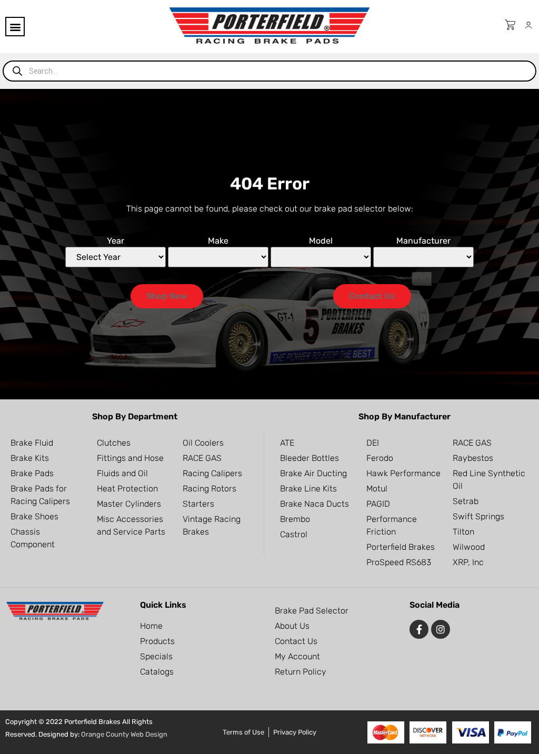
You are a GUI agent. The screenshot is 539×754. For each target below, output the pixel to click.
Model (321, 241)
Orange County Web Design (124, 734)
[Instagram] (440, 629)
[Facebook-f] (419, 629)
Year (115, 241)
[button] (15, 26)
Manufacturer (423, 241)
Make (218, 241)
